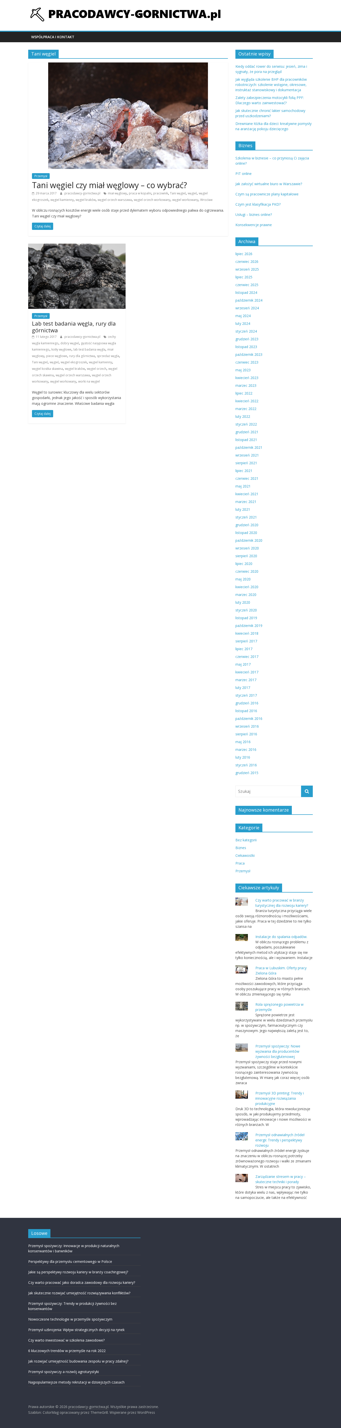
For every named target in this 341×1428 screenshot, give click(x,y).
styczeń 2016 (246, 765)
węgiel (192, 193)
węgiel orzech (96, 369)
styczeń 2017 (246, 695)
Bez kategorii (246, 840)
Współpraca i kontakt (52, 36)
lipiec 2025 (243, 277)
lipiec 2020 (243, 563)
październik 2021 (248, 447)
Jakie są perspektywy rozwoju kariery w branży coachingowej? (78, 1272)
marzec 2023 (245, 385)
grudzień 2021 (246, 432)
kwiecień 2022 (246, 401)
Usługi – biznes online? (253, 214)
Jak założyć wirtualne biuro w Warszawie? (268, 183)
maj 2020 (243, 579)
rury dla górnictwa (82, 356)
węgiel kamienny (62, 200)
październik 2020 (248, 540)
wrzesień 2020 (247, 548)
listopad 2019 (246, 617)
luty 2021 (242, 509)
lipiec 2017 (243, 648)
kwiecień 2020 (246, 586)
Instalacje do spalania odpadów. (281, 936)
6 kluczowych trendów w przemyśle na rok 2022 (67, 1350)
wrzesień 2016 (247, 726)
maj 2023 (243, 370)
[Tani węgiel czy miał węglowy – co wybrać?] (128, 65)
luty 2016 (242, 757)
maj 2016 (243, 741)
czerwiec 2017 (246, 656)
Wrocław (206, 200)
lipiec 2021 (243, 470)
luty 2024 (242, 323)
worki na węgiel (89, 381)
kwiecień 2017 (246, 672)
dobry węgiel (69, 343)
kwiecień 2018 (246, 633)
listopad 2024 (246, 292)
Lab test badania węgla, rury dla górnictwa (74, 327)
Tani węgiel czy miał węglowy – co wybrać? (109, 185)
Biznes (240, 847)
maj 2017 (243, 664)
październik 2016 (248, 718)
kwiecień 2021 (246, 493)
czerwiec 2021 (246, 478)
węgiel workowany (185, 200)
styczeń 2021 (246, 517)
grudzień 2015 (246, 772)
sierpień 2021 (246, 463)
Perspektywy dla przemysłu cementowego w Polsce (70, 1261)
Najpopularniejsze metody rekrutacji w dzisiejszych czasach (76, 1382)
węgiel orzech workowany (152, 200)
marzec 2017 (245, 679)
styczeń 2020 (246, 610)
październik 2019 (248, 625)
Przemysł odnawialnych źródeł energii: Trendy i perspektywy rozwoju (280, 1140)
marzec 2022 (245, 408)
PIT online (243, 173)
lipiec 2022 (243, 393)
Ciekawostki (245, 855)
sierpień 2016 (246, 734)
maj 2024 (243, 315)
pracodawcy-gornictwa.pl (82, 193)
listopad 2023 (246, 346)
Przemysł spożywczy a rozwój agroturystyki (63, 1371)
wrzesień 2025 (247, 269)
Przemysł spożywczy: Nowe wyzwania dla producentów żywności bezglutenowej (277, 1051)
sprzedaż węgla (108, 356)
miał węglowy (117, 193)
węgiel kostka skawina (47, 369)
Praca (240, 863)
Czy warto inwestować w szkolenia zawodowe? (66, 1340)
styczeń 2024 (246, 331)
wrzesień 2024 (247, 308)
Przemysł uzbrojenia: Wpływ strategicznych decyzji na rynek (76, 1329)
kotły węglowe (61, 349)
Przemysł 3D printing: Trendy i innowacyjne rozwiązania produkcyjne (279, 1098)
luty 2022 (242, 416)
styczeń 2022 (246, 424)
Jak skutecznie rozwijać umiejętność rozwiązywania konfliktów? (79, 1293)
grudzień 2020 (246, 524)
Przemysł (40, 176)
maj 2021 (243, 486)
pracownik (160, 193)
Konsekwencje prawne (253, 224)
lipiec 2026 (243, 253)
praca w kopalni (140, 193)
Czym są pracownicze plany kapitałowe (267, 194)
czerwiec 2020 (246, 571)
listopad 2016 (246, 710)
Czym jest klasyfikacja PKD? (258, 204)
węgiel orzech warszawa (115, 200)
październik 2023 (248, 354)
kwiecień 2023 (246, 377)
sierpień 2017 (246, 641)
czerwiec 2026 (246, 261)
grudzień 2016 (246, 703)
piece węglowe (56, 356)
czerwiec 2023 (246, 362)
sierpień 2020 (246, 555)
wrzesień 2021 (247, 455)
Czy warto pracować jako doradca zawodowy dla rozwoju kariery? (81, 1282)
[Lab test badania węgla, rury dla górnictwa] (77, 246)
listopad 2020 (246, 532)
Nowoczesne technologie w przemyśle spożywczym (70, 1319)
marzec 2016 (245, 749)
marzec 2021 (245, 501)
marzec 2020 (245, 594)
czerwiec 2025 (246, 284)
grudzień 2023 (246, 339)
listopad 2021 (246, 439)
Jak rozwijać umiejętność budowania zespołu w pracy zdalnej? (78, 1361)
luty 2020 (242, 602)
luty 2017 (242, 687)
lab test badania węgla (89, 349)
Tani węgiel (178, 193)
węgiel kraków (86, 200)
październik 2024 (248, 300)
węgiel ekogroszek (74, 362)
